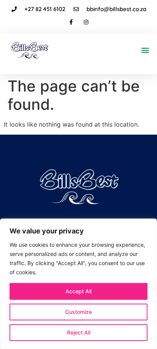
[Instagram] (85, 22)
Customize (78, 312)
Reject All (78, 332)
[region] (78, 284)
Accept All (78, 291)
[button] (145, 49)
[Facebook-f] (71, 22)
